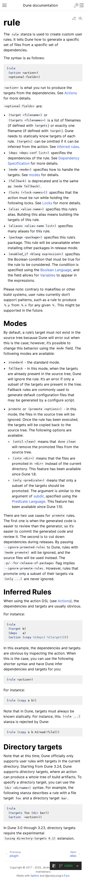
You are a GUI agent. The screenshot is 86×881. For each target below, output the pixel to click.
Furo (66, 875)
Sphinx (34, 875)
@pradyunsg (53, 875)
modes (34, 175)
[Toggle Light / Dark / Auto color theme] (76, 5)
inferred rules (68, 146)
